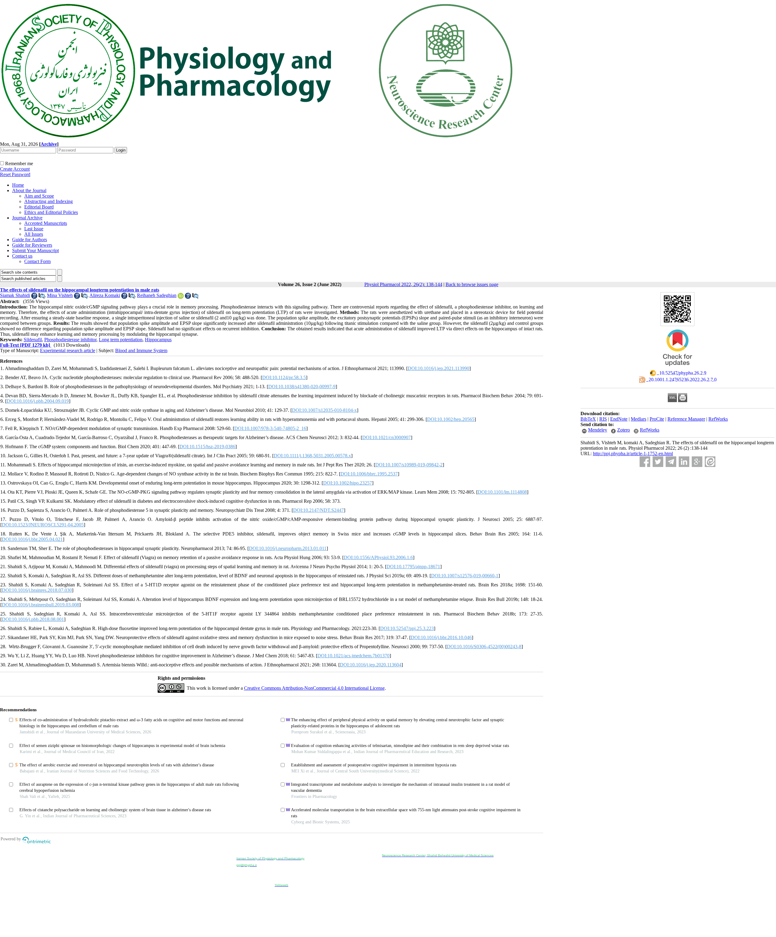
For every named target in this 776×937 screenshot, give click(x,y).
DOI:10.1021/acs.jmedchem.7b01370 (353, 655)
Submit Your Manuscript (35, 250)
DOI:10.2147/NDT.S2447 (318, 510)
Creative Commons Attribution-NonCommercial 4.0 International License (314, 688)
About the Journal (29, 190)
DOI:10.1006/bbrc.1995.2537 (369, 473)
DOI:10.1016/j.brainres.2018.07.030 (37, 590)
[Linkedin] (684, 461)
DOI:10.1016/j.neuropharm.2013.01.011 (287, 548)
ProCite (657, 419)
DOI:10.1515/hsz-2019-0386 (207, 446)
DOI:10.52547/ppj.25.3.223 (407, 628)
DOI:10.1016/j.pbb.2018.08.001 (33, 619)
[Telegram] (671, 461)
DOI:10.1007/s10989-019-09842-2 (409, 464)
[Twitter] (658, 461)
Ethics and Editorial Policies (51, 212)
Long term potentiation (120, 339)
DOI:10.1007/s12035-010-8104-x (324, 410)
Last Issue (33, 228)
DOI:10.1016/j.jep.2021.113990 (438, 368)
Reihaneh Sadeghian (156, 295)
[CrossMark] (677, 368)
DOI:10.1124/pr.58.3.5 (284, 377)
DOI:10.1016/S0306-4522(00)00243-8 (484, 646)
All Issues (33, 234)
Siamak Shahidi (15, 295)
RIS (603, 419)
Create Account (15, 169)
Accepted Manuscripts (45, 223)
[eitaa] (710, 461)
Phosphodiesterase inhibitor (70, 339)
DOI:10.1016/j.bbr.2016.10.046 (441, 637)
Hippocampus (158, 339)
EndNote (618, 419)
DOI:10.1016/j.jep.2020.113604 (370, 664)
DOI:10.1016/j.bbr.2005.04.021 (32, 539)
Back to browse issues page (472, 284)
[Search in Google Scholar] (34, 297)
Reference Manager (686, 419)
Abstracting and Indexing (48, 201)
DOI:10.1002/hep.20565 (450, 419)
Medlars (638, 419)
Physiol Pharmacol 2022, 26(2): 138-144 (403, 284)
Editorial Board (39, 206)
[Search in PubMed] (41, 297)
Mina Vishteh (60, 295)
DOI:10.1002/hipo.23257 (347, 482)
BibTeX (588, 419)
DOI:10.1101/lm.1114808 (502, 492)
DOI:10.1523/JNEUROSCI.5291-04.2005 (43, 524)
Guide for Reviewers (32, 245)
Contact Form (37, 261)
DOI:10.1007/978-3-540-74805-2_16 (270, 428)
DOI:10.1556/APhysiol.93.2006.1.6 (378, 557)
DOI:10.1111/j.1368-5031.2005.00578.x (312, 455)
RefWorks (718, 419)
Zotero (623, 429)
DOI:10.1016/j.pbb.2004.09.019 (38, 401)
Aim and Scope (39, 195)
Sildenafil (33, 339)
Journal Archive (27, 217)
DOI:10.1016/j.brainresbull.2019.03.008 (40, 604)
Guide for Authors (29, 239)
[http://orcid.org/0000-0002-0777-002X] (181, 297)
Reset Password (15, 174)
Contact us (22, 255)
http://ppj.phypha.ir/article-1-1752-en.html (633, 453)
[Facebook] (645, 461)
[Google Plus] (697, 461)
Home (18, 185)
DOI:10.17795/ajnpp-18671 (413, 566)
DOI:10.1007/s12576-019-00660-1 (464, 575)
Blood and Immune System (141, 350)
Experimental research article (67, 350)
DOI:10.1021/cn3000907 (386, 437)
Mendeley (597, 429)
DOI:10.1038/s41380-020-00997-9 (302, 386)
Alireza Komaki (104, 295)
